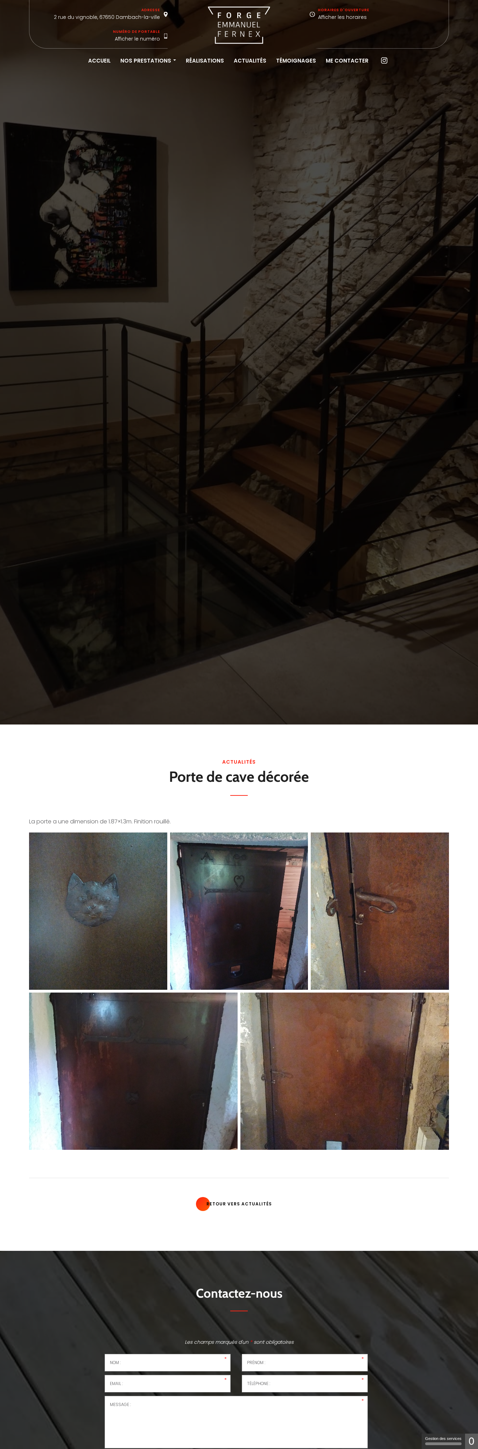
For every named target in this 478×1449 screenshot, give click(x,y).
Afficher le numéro (137, 38)
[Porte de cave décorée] (98, 911)
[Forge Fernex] (239, 25)
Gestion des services (443, 1438)
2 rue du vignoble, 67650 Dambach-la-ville (107, 17)
